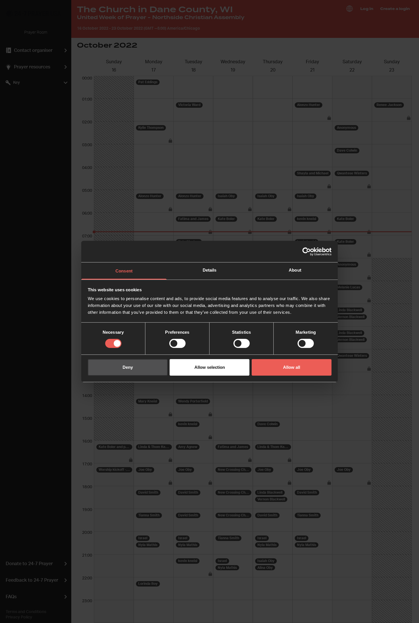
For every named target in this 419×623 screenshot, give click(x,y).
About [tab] (295, 270)
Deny (128, 367)
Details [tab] (210, 270)
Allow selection (209, 367)
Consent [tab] (124, 270)
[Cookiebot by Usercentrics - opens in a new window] (306, 251)
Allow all (291, 367)
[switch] (177, 343)
